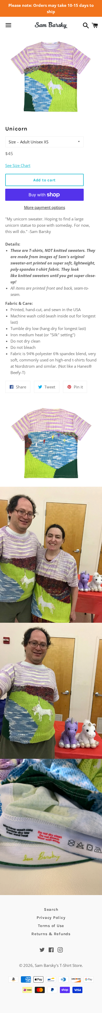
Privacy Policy (51, 917)
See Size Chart (17, 165)
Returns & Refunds (51, 933)
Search (51, 909)
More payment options (44, 207)
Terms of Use (51, 925)
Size (12, 141)
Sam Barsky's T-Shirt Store (58, 965)
